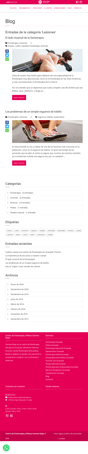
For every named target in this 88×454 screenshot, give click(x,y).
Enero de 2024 (17, 284)
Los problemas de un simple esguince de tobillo (33, 111)
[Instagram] (81, 2)
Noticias (14, 202)
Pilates (13, 8)
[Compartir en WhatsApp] (7, 59)
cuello (17, 46)
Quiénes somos (60, 8)
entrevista (25, 230)
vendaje (50, 234)
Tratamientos (24, 8)
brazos (11, 46)
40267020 (11, 395)
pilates (18, 234)
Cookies (62, 438)
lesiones (44, 46)
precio (25, 234)
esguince (42, 117)
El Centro (48, 8)
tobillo (50, 117)
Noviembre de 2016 (19, 294)
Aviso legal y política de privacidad (67, 433)
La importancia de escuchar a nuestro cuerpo (25, 255)
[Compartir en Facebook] (7, 51)
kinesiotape (61, 230)
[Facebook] (77, 2)
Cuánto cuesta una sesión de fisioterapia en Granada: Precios (33, 252)
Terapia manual (17, 212)
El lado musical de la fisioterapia (24, 37)
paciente (10, 234)
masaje (79, 230)
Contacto (78, 8)
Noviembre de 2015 (19, 319)
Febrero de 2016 (17, 309)
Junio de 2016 (16, 299)
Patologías (37, 8)
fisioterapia (35, 46)
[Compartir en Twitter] (7, 55)
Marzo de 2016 (17, 304)
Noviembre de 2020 (19, 289)
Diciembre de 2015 (19, 314)
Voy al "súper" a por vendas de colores (22, 266)
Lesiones (23, 43)
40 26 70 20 (12, 2)
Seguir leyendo (19, 97)
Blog (70, 8)
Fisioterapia (13, 43)
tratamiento (59, 117)
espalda (25, 46)
